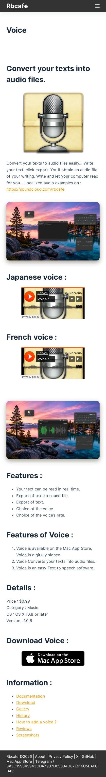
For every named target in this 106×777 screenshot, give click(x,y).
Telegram (43, 761)
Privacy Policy (61, 756)
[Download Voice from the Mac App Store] (53, 657)
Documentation (30, 696)
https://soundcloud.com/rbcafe (35, 189)
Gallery (22, 708)
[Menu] (97, 6)
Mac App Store (19, 761)
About (40, 756)
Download (25, 702)
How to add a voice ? (36, 721)
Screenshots (27, 734)
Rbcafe (17, 6)
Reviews (24, 728)
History (23, 715)
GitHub (88, 756)
